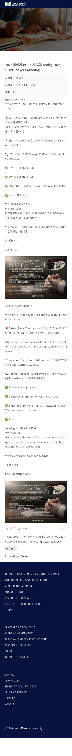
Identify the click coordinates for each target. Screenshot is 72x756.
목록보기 (10, 549)
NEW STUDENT (13, 680)
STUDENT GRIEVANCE (17, 657)
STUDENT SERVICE (15, 692)
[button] (66, 4)
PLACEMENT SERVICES (17, 645)
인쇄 (63, 528)
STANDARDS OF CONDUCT (19, 627)
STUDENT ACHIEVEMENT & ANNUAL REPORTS (31, 574)
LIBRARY (9, 698)
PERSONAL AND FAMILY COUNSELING (26, 639)
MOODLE (9, 704)
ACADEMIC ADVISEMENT (18, 633)
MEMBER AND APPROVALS (19, 586)
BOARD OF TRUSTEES (17, 592)
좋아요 (10, 528)
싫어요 (22, 528)
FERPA (8, 610)
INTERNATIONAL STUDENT (20, 686)
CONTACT (10, 674)
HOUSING (9, 651)
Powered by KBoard (16, 556)
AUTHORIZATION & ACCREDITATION (25, 580)
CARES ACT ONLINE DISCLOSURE (23, 604)
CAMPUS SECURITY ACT (18, 598)
